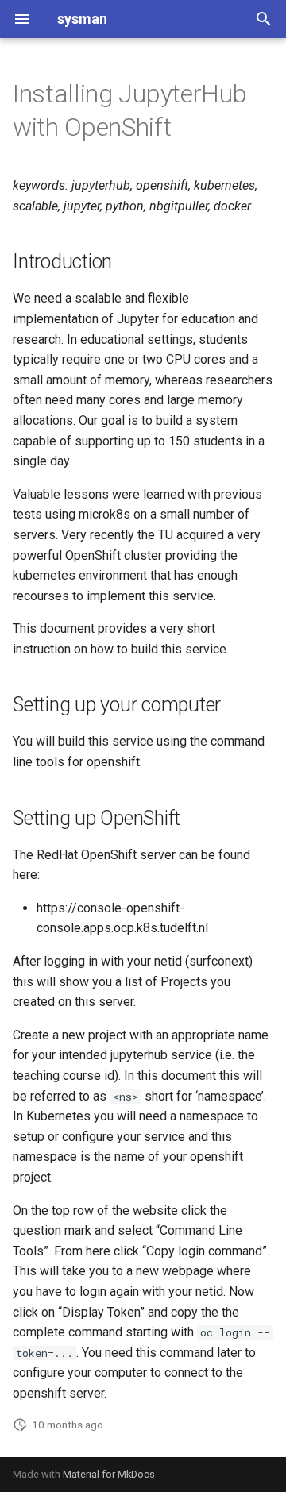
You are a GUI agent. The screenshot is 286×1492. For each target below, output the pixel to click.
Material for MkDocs (109, 1474)
